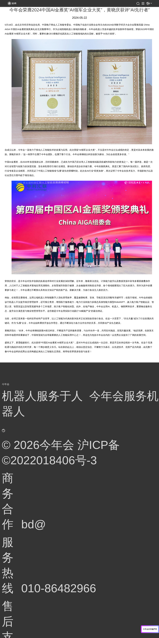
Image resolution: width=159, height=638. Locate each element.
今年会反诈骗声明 (150, 629)
